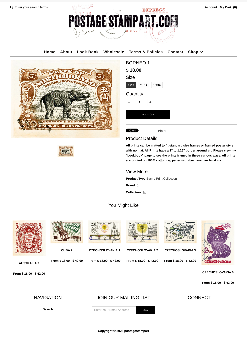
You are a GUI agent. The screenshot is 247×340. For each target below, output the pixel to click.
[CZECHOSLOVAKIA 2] (142, 246)
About (66, 52)
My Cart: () (228, 7)
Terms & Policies (146, 52)
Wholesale (113, 52)
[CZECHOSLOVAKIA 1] (104, 246)
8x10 (131, 85)
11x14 (143, 85)
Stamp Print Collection (161, 178)
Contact (175, 52)
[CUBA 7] (66, 246)
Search (48, 309)
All (144, 192)
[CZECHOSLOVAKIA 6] (217, 268)
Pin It (162, 131)
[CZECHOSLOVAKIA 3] (180, 246)
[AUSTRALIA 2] (29, 259)
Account (211, 7)
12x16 (157, 85)
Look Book (88, 52)
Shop (193, 52)
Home (50, 52)
